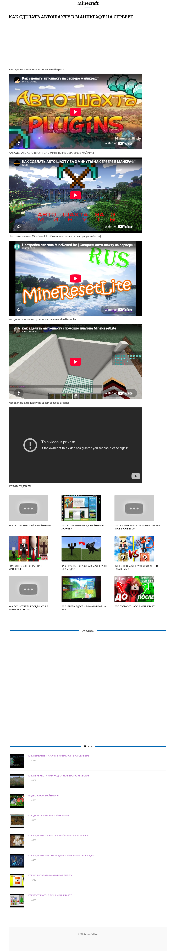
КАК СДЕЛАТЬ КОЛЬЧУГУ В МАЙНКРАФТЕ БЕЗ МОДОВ (58, 835)
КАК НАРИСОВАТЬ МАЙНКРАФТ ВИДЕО (50, 875)
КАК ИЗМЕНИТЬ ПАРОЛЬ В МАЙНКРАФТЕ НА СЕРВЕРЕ (58, 755)
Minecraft (88, 3)
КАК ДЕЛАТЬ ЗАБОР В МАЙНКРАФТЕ (48, 815)
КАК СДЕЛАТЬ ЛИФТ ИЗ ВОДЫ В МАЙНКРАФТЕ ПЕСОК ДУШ (61, 855)
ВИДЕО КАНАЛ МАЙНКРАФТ (43, 795)
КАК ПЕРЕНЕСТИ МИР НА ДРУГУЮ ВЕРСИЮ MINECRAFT (59, 775)
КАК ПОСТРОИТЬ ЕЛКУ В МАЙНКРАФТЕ (50, 895)
